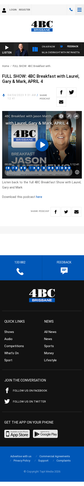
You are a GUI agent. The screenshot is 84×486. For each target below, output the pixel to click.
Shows (9, 332)
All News (50, 332)
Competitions (14, 346)
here (39, 197)
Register (24, 9)
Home (5, 66)
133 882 (71, 9)
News (48, 339)
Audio (8, 339)
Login (13, 9)
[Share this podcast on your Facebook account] (61, 92)
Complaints (63, 460)
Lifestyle (50, 360)
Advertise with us (20, 456)
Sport (8, 360)
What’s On (11, 353)
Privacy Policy (22, 460)
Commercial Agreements (54, 456)
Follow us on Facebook (30, 390)
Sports (49, 346)
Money (49, 353)
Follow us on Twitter (29, 401)
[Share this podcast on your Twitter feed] (71, 92)
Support (43, 460)
